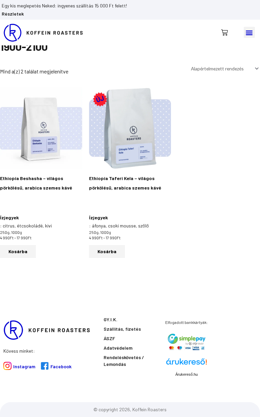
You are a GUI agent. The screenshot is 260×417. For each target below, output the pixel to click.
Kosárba (17, 251)
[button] (249, 32)
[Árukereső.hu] (186, 364)
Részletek (13, 14)
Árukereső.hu (186, 374)
